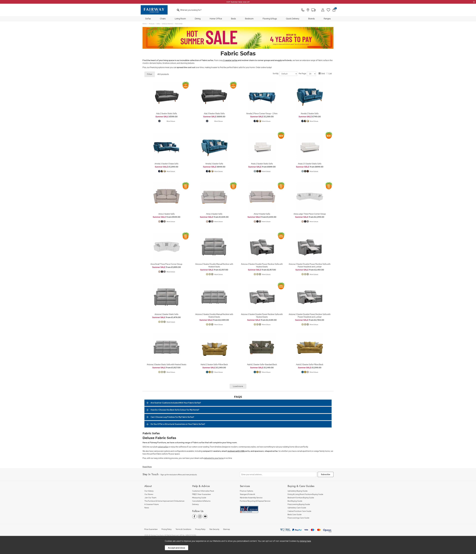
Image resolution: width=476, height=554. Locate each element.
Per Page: (303, 74)
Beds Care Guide (295, 514)
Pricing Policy (167, 529)
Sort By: (276, 74)
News (146, 508)
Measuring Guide (199, 498)
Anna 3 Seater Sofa (214, 214)
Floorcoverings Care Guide (298, 518)
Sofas (148, 18)
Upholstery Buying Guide (298, 491)
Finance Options (246, 491)
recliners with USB (235, 451)
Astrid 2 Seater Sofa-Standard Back (262, 364)
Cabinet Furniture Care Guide (299, 511)
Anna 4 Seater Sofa (262, 214)
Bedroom (249, 18)
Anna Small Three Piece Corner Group (166, 264)
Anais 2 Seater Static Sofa (262, 163)
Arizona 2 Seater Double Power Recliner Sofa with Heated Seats (262, 265)
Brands (311, 18)
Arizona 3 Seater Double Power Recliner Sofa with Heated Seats (262, 315)
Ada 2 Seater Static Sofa (166, 113)
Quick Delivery (292, 18)
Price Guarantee (151, 529)
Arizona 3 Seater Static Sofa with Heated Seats (166, 364)
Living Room (180, 18)
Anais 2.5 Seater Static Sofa (309, 163)
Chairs (163, 18)
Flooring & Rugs (270, 18)
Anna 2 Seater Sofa (166, 214)
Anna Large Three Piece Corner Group (310, 214)
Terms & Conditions (183, 529)
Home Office (216, 18)
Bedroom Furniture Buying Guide (301, 498)
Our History (148, 491)
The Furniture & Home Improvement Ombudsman (164, 501)
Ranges (327, 18)
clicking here (305, 541)
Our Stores (148, 494)
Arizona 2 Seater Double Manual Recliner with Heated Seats (214, 265)
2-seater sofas (230, 60)
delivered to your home (214, 458)
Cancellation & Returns (201, 501)
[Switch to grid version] (320, 74)
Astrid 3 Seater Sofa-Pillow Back (309, 364)
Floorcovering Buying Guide (299, 504)
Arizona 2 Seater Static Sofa (166, 314)
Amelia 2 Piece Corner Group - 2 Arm (261, 113)
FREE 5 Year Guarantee (201, 494)
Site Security (214, 529)
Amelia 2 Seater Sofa (309, 113)
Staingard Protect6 (247, 494)
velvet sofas (163, 447)
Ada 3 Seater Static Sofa (214, 113)
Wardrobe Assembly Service (251, 498)
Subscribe (325, 474)
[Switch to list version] (327, 74)
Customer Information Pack (203, 491)
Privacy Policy (200, 529)
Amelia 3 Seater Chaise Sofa (166, 163)
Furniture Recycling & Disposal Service (255, 501)
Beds (233, 18)
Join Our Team (150, 498)
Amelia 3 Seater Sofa (214, 163)
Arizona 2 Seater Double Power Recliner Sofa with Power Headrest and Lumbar (309, 265)
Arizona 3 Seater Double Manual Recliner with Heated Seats (214, 315)
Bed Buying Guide (295, 501)
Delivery (195, 504)
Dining (198, 18)
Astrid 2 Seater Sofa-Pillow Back (214, 364)
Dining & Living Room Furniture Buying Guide (305, 494)
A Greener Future (151, 504)
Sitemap (226, 529)
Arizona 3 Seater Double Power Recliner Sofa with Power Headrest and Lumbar (309, 315)
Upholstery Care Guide (297, 508)
